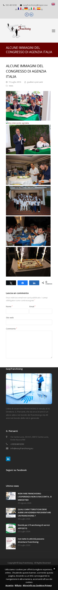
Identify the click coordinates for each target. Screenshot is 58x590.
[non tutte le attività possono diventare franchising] (11, 543)
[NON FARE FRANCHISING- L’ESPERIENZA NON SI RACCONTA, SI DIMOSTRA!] (11, 496)
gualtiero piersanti (35, 82)
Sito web (10, 317)
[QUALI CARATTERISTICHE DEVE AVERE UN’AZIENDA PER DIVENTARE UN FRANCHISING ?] (11, 513)
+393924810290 (17, 444)
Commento (11, 328)
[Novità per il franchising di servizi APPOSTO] (11, 529)
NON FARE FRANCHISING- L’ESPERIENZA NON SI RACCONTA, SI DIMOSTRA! (35, 496)
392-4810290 (11, 5)
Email (32, 306)
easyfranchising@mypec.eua (35, 5)
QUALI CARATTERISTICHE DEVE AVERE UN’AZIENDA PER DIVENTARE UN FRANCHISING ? (34, 512)
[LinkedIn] (8, 459)
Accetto (10, 585)
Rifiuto (18, 585)
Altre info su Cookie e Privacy (37, 585)
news (11, 85)
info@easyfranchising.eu (21, 448)
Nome (9, 306)
